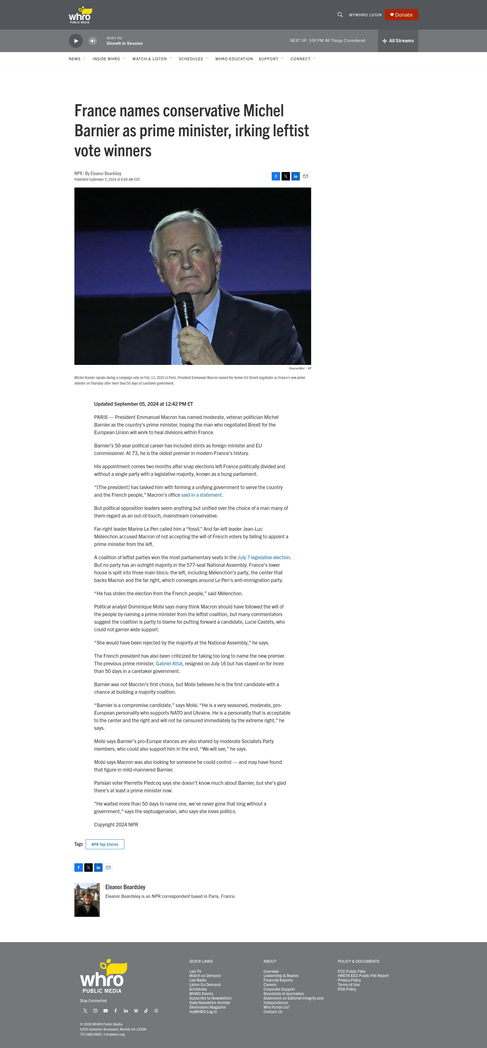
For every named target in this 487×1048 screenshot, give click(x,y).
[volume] (93, 41)
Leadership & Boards (281, 975)
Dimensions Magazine (207, 1007)
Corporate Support (279, 989)
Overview (271, 971)
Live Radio (197, 980)
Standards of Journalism (284, 993)
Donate (404, 15)
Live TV (195, 971)
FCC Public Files (351, 971)
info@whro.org (114, 1034)
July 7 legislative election (264, 557)
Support (268, 58)
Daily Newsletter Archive (209, 1002)
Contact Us (273, 1011)
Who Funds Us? (276, 1007)
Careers (270, 984)
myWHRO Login (365, 14)
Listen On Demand (205, 984)
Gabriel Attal (169, 663)
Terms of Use (349, 984)
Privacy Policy (349, 980)
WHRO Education (234, 58)
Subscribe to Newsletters (210, 998)
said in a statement (201, 494)
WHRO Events (201, 993)
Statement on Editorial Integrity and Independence (294, 1000)
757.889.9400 (90, 1034)
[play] (75, 41)
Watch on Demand (205, 975)
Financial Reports (278, 980)
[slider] (102, 41)
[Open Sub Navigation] (85, 58)
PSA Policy (347, 989)
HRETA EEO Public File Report (363, 975)
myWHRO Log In (203, 1011)
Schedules (198, 989)
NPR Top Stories (105, 844)
